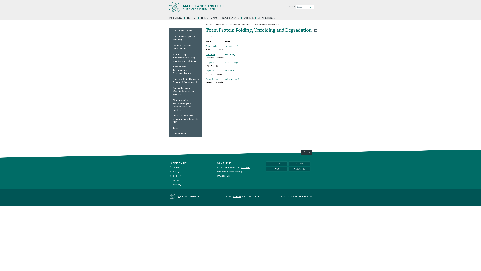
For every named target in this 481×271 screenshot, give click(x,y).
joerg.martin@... (232, 62)
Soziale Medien (179, 163)
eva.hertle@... (231, 54)
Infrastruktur (209, 18)
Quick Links (224, 163)
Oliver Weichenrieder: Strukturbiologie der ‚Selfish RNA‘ (186, 119)
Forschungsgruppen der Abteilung (184, 38)
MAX (277, 169)
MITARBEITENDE (266, 18)
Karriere (248, 18)
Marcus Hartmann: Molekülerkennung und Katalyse (183, 91)
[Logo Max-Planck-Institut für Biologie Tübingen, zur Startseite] (216, 7)
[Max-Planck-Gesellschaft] (173, 196)
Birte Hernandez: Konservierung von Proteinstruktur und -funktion (183, 105)
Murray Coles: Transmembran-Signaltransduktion (182, 70)
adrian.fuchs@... (232, 46)
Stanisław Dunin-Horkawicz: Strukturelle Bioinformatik (186, 81)
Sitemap (256, 196)
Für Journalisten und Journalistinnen (233, 167)
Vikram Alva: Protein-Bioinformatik (183, 47)
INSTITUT (191, 18)
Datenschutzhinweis (242, 196)
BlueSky (175, 172)
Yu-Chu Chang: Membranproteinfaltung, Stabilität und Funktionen (184, 57)
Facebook (176, 176)
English (291, 7)
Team (175, 128)
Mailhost (299, 163)
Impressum (226, 196)
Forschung (175, 18)
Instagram (176, 184)
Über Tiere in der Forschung (229, 172)
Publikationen (179, 134)
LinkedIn (175, 167)
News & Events (230, 18)
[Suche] (311, 7)
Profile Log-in (299, 169)
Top (308, 152)
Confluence (277, 163)
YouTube (176, 180)
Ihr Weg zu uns (223, 176)
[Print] (316, 30)
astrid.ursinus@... (233, 79)
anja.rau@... (230, 71)
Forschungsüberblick (182, 30)
